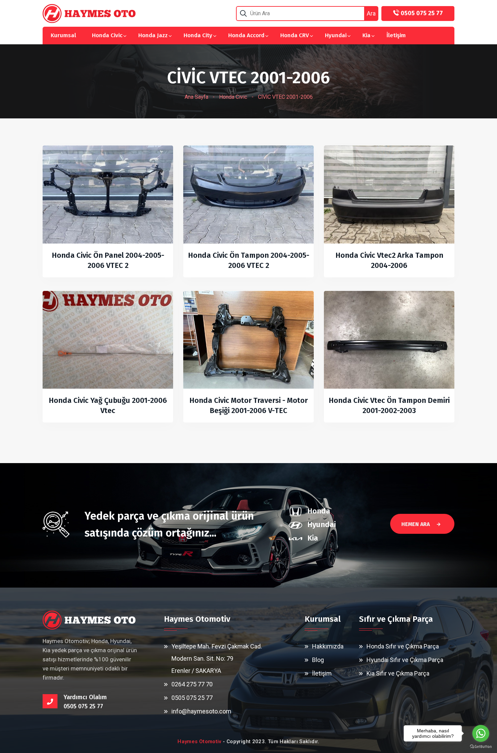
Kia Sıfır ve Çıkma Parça (397, 673)
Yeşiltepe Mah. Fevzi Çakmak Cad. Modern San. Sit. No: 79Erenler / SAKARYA (216, 658)
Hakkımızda (328, 646)
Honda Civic (107, 35)
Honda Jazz (153, 35)
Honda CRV (294, 35)
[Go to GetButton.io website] (481, 746)
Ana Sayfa (196, 97)
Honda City (198, 35)
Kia (366, 35)
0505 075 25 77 (192, 697)
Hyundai (336, 35)
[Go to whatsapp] (480, 733)
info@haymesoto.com (201, 711)
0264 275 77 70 (192, 684)
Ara (371, 13)
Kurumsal (63, 35)
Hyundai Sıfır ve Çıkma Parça (404, 659)
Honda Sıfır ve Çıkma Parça (402, 646)
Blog (318, 659)
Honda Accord (246, 35)
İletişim (396, 35)
